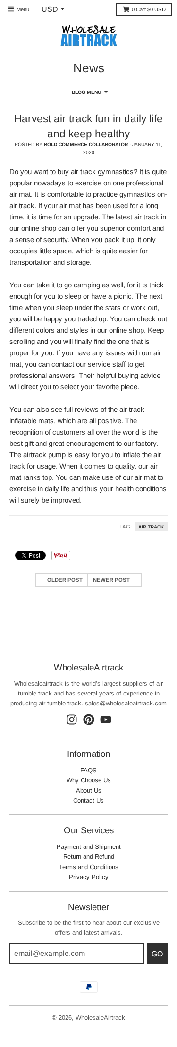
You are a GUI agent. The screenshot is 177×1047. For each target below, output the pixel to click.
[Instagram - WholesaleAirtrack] (71, 719)
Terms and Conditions (88, 867)
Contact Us (88, 800)
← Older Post (62, 580)
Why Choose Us (89, 780)
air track (151, 526)
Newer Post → (114, 580)
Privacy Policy (89, 876)
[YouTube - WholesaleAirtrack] (105, 719)
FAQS (88, 770)
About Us (88, 790)
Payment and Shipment (89, 846)
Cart (149, 9)
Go (157, 954)
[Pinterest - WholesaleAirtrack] (88, 719)
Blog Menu (86, 92)
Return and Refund (88, 856)
